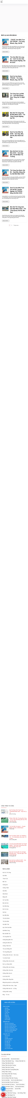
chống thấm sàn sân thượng (9, 1065)
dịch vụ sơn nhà (5, 1080)
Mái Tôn (4, 881)
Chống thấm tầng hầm (8, 979)
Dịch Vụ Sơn (5, 909)
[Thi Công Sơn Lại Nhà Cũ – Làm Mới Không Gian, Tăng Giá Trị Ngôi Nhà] (5, 93)
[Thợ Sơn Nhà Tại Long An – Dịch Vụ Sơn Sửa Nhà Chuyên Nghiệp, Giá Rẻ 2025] (5, 57)
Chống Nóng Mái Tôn (8, 939)
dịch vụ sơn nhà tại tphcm (8, 1084)
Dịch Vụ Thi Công (12, 814)
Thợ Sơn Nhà (11, 828)
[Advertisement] (14, 18)
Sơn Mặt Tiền (6, 924)
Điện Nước (5, 894)
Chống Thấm (6, 887)
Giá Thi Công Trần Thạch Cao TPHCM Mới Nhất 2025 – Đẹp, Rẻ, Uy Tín (17, 811)
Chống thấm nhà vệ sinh (8, 961)
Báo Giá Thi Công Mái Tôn (10, 1027)
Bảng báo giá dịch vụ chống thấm (10, 982)
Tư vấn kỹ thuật (6, 958)
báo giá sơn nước (15, 1058)
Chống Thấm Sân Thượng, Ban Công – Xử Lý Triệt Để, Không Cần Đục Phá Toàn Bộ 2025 (18, 820)
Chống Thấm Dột (7, 945)
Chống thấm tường (7, 991)
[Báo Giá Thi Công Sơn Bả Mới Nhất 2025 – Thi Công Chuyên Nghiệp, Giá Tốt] (5, 112)
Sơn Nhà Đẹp (6, 906)
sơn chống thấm (22, 1093)
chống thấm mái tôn (20, 1061)
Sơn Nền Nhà (6, 915)
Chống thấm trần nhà (8, 970)
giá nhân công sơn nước (7, 1088)
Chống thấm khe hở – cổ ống (10, 988)
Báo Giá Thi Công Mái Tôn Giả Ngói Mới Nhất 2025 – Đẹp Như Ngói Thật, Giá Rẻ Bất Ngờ (18, 853)
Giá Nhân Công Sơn (9, 1038)
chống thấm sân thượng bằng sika (10, 1069)
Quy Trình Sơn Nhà (7, 927)
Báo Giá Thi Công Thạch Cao (11, 1026)
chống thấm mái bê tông (8, 1061)
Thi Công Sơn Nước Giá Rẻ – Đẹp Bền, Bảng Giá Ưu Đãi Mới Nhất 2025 (17, 172)
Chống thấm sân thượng (8, 967)
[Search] (25, 2)
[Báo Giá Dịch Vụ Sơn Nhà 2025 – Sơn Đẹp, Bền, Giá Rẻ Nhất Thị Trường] (5, 151)
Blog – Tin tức (6, 994)
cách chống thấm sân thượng (9, 1073)
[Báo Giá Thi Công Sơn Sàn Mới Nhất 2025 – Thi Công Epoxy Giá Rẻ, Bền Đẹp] (5, 206)
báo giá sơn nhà (5, 1058)
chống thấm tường (6, 1071)
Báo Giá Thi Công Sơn (9, 1023)
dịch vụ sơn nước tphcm (8, 1086)
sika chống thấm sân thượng (9, 1093)
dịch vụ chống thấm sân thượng (9, 1078)
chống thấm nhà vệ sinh (8, 1063)
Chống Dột (5, 884)
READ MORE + (6, 51)
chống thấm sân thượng (8, 1067)
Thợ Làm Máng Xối (7, 948)
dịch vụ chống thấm (6, 1075)
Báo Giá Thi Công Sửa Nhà (10, 1024)
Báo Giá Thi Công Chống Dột (10, 1030)
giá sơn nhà (18, 1088)
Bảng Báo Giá (6, 1021)
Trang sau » (16, 225)
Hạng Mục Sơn (6, 1034)
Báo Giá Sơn (5, 903)
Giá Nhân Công (6, 930)
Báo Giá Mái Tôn (6, 933)
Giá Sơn (4, 912)
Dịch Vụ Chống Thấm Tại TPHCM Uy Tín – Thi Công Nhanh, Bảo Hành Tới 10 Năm (17, 837)
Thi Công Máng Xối (7, 952)
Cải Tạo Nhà (5, 900)
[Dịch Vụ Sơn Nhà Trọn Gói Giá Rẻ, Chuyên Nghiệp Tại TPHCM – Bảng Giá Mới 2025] (5, 187)
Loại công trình (6, 976)
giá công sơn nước (19, 1086)
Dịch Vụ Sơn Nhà (8, 1039)
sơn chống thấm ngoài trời (8, 1095)
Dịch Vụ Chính (6, 1006)
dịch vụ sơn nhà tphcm (16, 1080)
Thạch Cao (5, 878)
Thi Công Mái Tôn (12, 847)
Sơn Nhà (5, 875)
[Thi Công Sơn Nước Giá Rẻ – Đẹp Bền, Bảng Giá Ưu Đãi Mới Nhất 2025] (5, 170)
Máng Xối (5, 897)
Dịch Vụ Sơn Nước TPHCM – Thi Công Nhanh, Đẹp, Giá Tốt (16, 78)
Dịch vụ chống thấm (13, 822)
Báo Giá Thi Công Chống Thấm (11, 1029)
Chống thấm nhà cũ (7, 973)
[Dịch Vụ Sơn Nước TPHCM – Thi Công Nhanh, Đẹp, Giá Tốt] (5, 76)
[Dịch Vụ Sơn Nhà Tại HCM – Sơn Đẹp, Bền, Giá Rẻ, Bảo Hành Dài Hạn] (5, 131)
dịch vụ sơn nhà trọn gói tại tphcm (10, 1082)
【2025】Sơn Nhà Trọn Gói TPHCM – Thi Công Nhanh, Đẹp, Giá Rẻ (17, 41)
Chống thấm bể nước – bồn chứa (10, 955)
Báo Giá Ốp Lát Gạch (9, 1031)
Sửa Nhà (5, 890)
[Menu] (1, 2)
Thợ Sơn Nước (6, 918)
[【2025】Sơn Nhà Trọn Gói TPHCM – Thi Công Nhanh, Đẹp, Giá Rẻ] (5, 39)
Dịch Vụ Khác (7, 1019)
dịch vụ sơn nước (20, 1084)
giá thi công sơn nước (7, 1090)
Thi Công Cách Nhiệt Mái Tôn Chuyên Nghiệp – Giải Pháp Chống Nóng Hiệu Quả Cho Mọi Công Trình (18, 845)
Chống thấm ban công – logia (10, 985)
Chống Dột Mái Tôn (7, 942)
